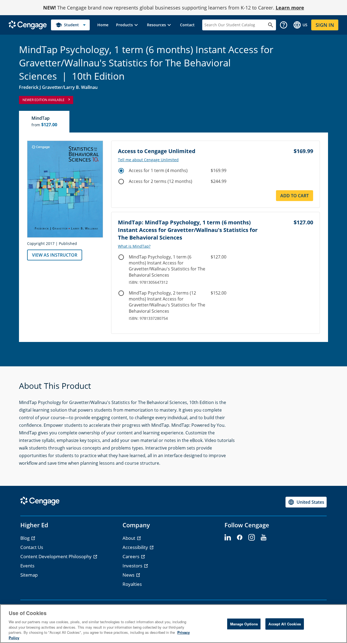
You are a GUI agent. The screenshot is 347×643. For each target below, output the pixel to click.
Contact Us (31, 547)
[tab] (44, 122)
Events (27, 566)
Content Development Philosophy (56, 556)
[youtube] (263, 538)
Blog (25, 538)
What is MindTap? (134, 246)
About (129, 538)
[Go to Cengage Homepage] (28, 24)
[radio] (121, 170)
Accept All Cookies (284, 623)
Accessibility (136, 547)
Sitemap (29, 575)
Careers (131, 556)
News (129, 575)
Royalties (132, 584)
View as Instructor (54, 255)
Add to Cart (294, 196)
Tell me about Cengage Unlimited (148, 160)
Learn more (290, 7)
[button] (128, 25)
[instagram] (251, 538)
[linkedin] (227, 538)
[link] (103, 25)
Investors (133, 566)
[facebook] (239, 538)
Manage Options (244, 623)
